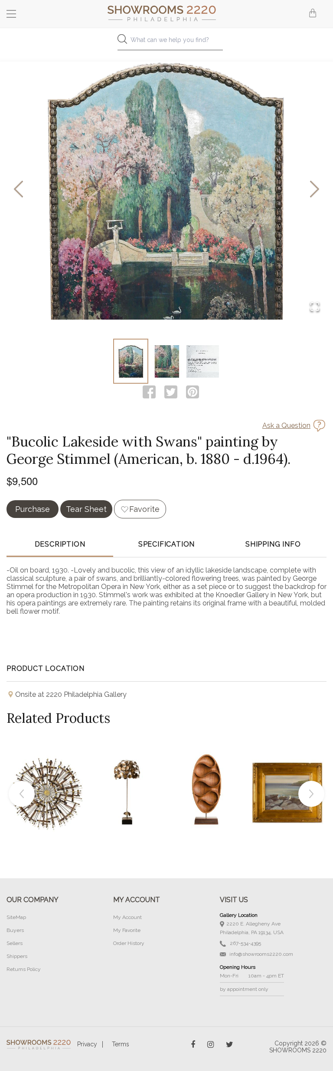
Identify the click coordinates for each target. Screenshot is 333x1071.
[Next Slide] (314, 190)
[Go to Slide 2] (166, 361)
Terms (120, 1044)
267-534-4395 (245, 943)
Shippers (17, 956)
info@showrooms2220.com (260, 954)
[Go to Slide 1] (130, 361)
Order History (128, 943)
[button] (166, 190)
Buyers (15, 930)
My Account (127, 917)
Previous (22, 794)
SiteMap (16, 917)
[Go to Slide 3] (202, 361)
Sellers (15, 943)
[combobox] (166, 42)
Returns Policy (24, 969)
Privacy (87, 1044)
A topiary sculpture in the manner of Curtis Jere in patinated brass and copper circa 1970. (127, 772)
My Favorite (126, 930)
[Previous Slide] (18, 190)
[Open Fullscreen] (314, 307)
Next (311, 794)
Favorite (144, 509)
